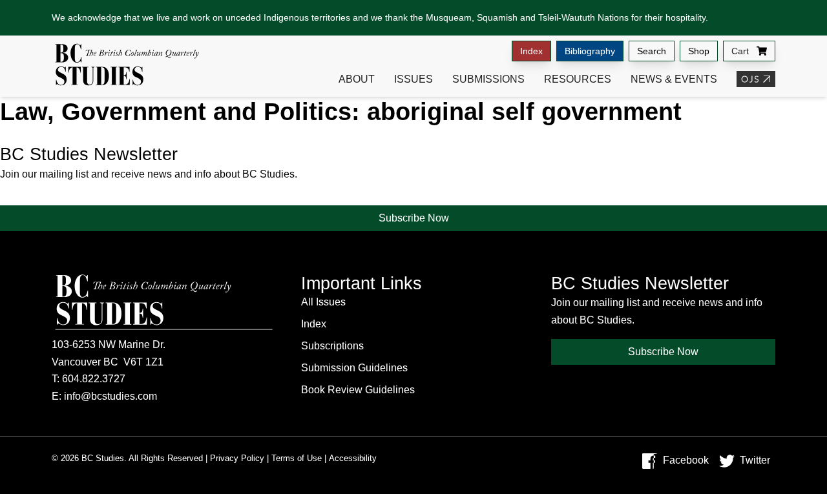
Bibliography (590, 51)
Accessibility (353, 458)
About (357, 79)
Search (651, 51)
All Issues (323, 301)
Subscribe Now (414, 217)
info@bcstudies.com (110, 396)
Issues (413, 79)
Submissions (488, 79)
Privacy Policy (237, 458)
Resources (577, 79)
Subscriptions (332, 345)
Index (531, 51)
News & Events (674, 79)
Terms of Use (296, 458)
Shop (698, 51)
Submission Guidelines (354, 367)
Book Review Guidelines (358, 389)
